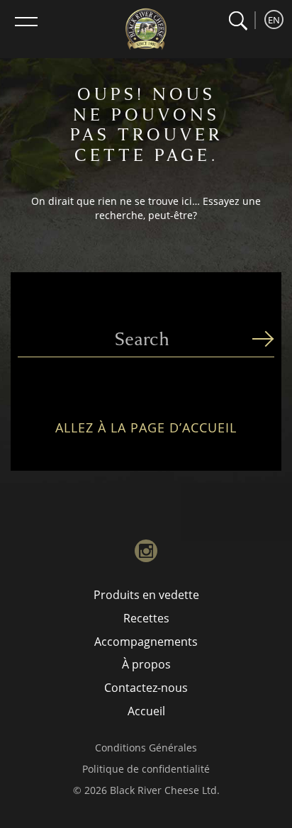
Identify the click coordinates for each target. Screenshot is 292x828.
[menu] (26, 21)
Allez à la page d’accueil (146, 428)
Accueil (146, 711)
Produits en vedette (146, 595)
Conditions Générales (146, 747)
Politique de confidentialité (146, 769)
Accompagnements (146, 641)
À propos (146, 664)
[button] (237, 20)
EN (274, 19)
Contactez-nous (146, 687)
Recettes (146, 618)
